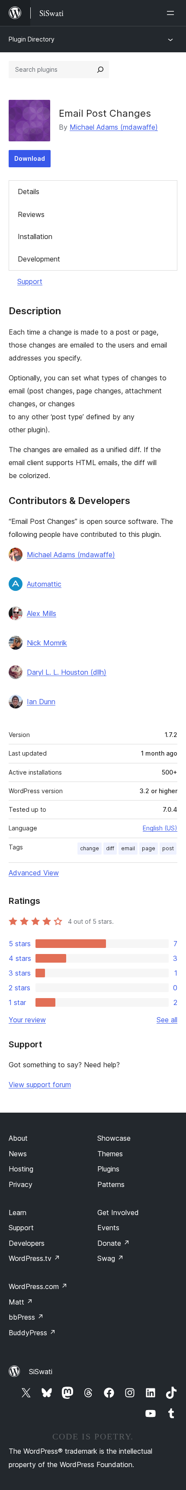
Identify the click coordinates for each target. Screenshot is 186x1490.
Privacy (20, 1184)
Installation (35, 236)
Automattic (44, 584)
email (128, 848)
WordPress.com (38, 1286)
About (18, 1138)
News (18, 1153)
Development (39, 259)
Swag (110, 1258)
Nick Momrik (47, 642)
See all (167, 1019)
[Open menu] (172, 13)
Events (108, 1227)
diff (110, 848)
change (89, 848)
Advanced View (34, 872)
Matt (21, 1302)
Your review (27, 1019)
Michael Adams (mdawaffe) (114, 127)
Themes (110, 1153)
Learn (17, 1212)
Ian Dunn (41, 701)
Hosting (21, 1169)
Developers (27, 1243)
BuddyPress (32, 1332)
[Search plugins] (100, 69)
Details (28, 191)
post (168, 848)
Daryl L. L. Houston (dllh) (66, 672)
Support (29, 281)
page (148, 848)
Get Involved (118, 1212)
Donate (113, 1243)
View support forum (40, 1084)
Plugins (108, 1169)
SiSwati (40, 1371)
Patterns (111, 1184)
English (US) (160, 828)
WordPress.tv (34, 1258)
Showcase (114, 1138)
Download (29, 158)
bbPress (26, 1317)
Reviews (31, 214)
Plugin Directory (32, 39)
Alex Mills (41, 613)
